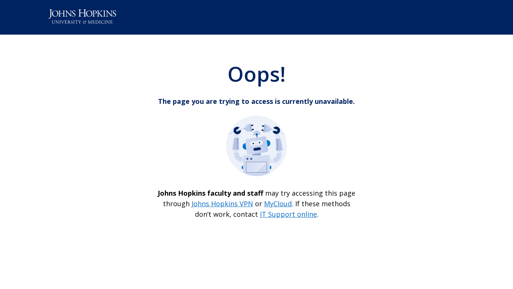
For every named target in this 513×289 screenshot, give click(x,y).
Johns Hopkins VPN (222, 203)
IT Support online (288, 214)
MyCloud (278, 203)
